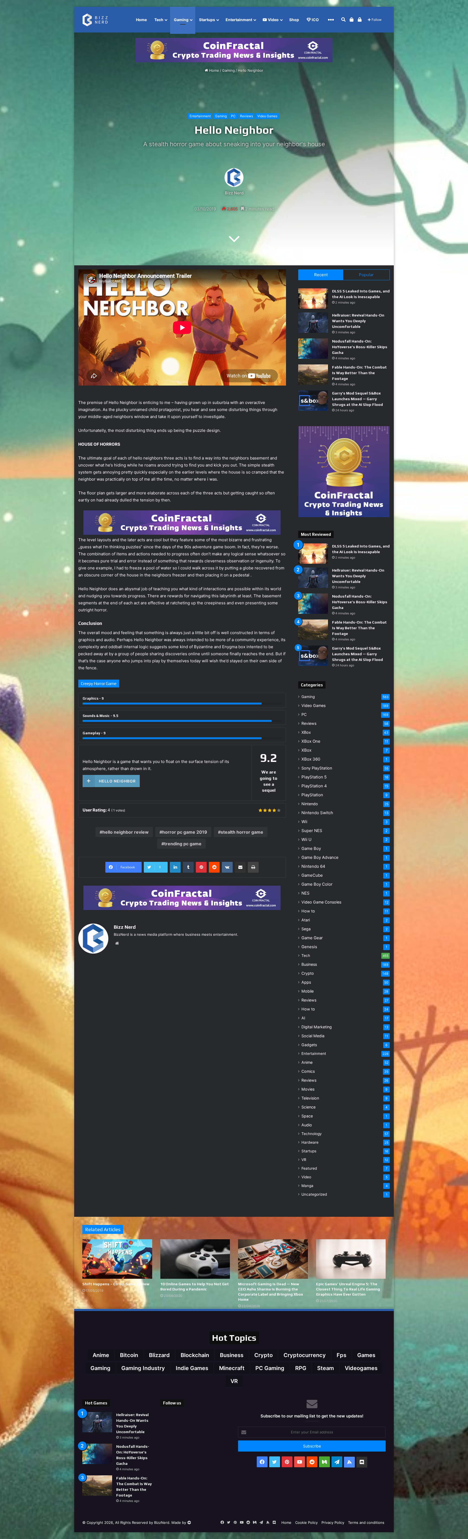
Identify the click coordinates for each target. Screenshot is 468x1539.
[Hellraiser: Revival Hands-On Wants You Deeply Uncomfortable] (313, 322)
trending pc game (183, 843)
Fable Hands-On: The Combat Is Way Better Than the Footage (359, 373)
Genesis (309, 946)
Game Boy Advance (320, 857)
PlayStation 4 (314, 785)
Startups (207, 19)
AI (303, 1018)
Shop (294, 19)
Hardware (309, 1142)
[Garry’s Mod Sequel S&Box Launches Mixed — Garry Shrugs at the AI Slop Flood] (313, 400)
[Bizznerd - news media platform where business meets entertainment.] (98, 19)
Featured (309, 1168)
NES (305, 893)
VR (303, 1159)
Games (366, 1355)
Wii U (306, 839)
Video (273, 19)
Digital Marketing (316, 1027)
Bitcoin (129, 1355)
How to (308, 911)
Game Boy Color (317, 884)
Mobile (307, 991)
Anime (307, 1062)
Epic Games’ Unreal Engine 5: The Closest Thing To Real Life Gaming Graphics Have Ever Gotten (348, 1289)
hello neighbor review (125, 832)
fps (341, 1355)
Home (141, 19)
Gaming (181, 19)
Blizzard (159, 1355)
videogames (361, 1368)
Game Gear (312, 937)
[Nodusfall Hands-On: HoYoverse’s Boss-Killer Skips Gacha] (313, 348)
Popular (366, 274)
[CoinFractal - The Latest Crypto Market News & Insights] (234, 50)
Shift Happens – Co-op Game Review (116, 1284)
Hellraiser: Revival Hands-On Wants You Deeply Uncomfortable (358, 321)
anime (101, 1355)
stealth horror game (242, 832)
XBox (306, 732)
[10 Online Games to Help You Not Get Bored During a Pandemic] (195, 1259)
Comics (308, 1071)
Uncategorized (314, 1194)
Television (310, 1098)
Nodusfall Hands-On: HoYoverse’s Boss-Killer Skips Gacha (359, 347)
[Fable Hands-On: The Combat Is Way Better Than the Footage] (313, 374)
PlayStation (312, 794)
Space (307, 1116)
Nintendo (309, 803)
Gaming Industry (143, 1368)
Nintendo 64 (313, 866)
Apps (306, 982)
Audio (306, 1125)
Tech (158, 19)
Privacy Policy (332, 1522)
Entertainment (239, 19)
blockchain (195, 1355)
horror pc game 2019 (184, 832)
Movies (307, 1089)
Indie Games (192, 1368)
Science (308, 1107)
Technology (311, 1134)
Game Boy (311, 848)
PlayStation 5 (314, 777)
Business (309, 964)
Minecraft (232, 1368)
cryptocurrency (305, 1355)
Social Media (312, 1035)
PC (233, 116)
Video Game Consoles (321, 902)
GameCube (312, 875)
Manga (307, 1185)
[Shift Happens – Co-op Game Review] (117, 1259)
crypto (263, 1355)
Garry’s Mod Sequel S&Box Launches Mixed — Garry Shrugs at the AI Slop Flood (357, 399)
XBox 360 (310, 759)
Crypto (307, 973)
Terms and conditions (366, 1522)
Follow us (172, 1403)
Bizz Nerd (234, 192)
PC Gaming (269, 1368)
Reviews (246, 116)
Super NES (311, 830)
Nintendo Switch (317, 812)
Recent (321, 274)
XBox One (310, 741)
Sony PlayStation (316, 768)
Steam (325, 1368)
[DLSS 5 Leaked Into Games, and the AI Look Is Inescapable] (313, 298)
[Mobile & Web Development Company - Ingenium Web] (189, 1522)
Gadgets (309, 1044)
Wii (304, 821)
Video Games (267, 116)
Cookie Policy (306, 1522)
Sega (306, 929)
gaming (100, 1368)
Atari (305, 920)
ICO (315, 19)
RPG (300, 1368)
